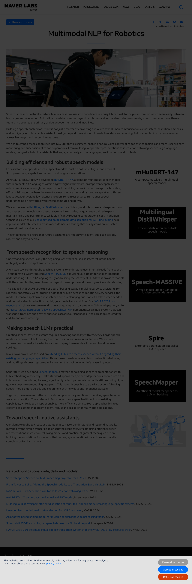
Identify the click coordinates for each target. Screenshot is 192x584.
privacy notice (54, 563)
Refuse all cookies (173, 576)
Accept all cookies (173, 569)
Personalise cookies (173, 562)
